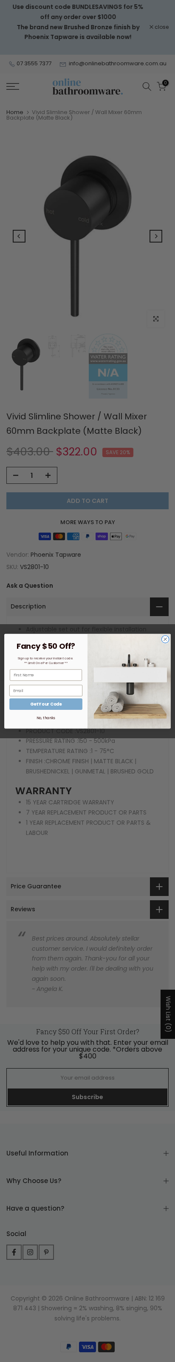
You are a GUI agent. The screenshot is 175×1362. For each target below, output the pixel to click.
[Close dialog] (165, 639)
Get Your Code (46, 704)
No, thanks (46, 717)
